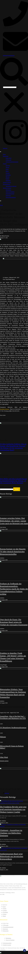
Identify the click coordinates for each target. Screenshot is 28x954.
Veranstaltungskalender (8, 927)
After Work (4, 757)
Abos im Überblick (10, 191)
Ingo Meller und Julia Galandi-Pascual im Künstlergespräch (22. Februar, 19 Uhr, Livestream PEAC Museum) (13, 481)
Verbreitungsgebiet (10, 193)
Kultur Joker (8, 158)
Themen (5, 163)
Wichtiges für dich (7, 188)
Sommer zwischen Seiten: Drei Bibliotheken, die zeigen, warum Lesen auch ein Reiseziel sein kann (14, 521)
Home (4, 154)
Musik (7, 171)
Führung (3, 737)
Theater (7, 167)
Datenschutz (5, 930)
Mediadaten (8, 190)
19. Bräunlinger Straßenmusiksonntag (13, 728)
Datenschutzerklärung (11, 197)
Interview (8, 165)
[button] (14, 72)
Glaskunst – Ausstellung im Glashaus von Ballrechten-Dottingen (11, 833)
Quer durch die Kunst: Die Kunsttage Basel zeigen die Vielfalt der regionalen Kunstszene (14, 622)
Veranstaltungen (6, 184)
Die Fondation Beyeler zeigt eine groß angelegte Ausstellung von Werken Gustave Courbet (13, 809)
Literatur (8, 173)
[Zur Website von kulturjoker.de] (14, 506)
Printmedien (5, 156)
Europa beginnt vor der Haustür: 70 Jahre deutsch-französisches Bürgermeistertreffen (13, 551)
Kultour (7, 178)
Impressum (8, 195)
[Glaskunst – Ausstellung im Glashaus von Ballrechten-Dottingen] (14, 825)
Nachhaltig (8, 175)
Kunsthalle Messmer (4, 409)
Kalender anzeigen (4, 760)
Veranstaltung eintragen (11, 186)
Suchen (2, 486)
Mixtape (7, 176)
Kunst (7, 169)
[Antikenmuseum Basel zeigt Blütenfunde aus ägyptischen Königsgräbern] (14, 849)
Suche (1, 87)
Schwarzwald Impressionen (12, 161)
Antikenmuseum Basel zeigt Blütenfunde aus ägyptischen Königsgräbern (11, 856)
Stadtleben (8, 180)
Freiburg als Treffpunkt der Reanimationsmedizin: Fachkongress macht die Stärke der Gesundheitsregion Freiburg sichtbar (14, 589)
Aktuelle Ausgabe (7, 182)
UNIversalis (8, 160)
